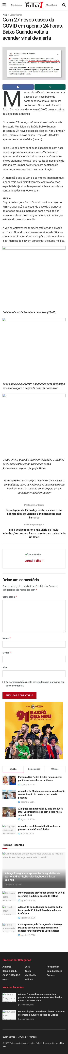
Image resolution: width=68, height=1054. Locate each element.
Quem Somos (8, 1037)
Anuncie (22, 1037)
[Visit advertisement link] (34, 730)
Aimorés (6, 966)
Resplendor (53, 966)
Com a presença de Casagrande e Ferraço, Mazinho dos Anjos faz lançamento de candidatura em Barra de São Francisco (40, 927)
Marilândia (30, 975)
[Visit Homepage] (34, 5)
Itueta (28, 971)
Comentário (9, 596)
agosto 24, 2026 (27, 918)
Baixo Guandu (16, 15)
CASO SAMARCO (11, 975)
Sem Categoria (54, 971)
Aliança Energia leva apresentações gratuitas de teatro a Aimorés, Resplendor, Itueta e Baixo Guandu (32, 877)
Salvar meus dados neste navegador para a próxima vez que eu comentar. (35, 684)
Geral (5, 979)
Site (4, 667)
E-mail (7, 652)
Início (4, 15)
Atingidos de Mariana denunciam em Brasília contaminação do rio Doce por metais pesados (41, 794)
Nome (6, 638)
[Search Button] (64, 5)
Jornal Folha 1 (34, 560)
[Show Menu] (4, 5)
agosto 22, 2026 (27, 935)
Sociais (50, 975)
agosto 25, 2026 (14, 884)
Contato (33, 1037)
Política (29, 979)
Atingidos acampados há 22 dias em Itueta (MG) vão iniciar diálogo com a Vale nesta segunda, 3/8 (40, 811)
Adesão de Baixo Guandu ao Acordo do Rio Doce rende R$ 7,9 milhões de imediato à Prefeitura (40, 910)
